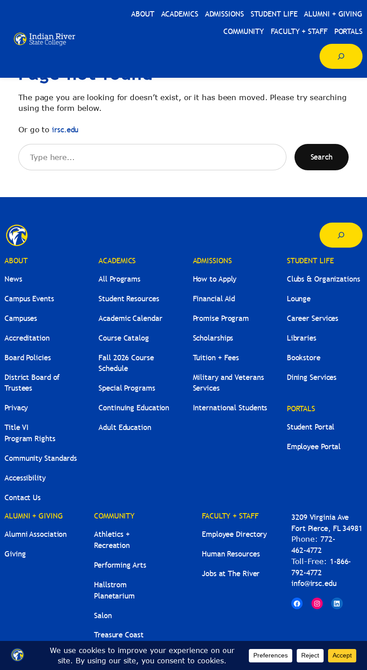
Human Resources (231, 554)
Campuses (20, 318)
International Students (230, 408)
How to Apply (215, 279)
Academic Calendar (130, 318)
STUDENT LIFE (310, 261)
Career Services (313, 318)
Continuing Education (133, 408)
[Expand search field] (341, 56)
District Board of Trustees (32, 383)
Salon (103, 616)
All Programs (119, 279)
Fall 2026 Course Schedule (126, 363)
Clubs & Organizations (323, 279)
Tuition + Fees (216, 358)
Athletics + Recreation (112, 540)
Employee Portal (314, 447)
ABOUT (16, 261)
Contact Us (22, 498)
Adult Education (124, 427)
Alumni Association (35, 534)
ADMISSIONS (212, 261)
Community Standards (40, 458)
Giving (15, 554)
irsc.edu (65, 130)
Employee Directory (234, 534)
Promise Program (221, 318)
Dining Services (312, 377)
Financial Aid (214, 299)
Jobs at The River (231, 574)
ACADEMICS (117, 261)
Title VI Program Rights (29, 433)
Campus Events (29, 299)
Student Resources (128, 299)
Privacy (16, 408)
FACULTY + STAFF (230, 516)
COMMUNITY (114, 516)
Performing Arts (120, 565)
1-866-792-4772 (321, 567)
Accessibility (25, 478)
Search (322, 157)
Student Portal (311, 427)
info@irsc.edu (314, 583)
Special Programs (126, 388)
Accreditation (27, 338)
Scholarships (213, 338)
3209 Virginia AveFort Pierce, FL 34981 (327, 523)
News (13, 279)
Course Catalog (123, 338)
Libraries (301, 338)
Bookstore (303, 358)
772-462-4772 (313, 545)
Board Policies (27, 358)
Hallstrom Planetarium (114, 590)
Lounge (299, 299)
